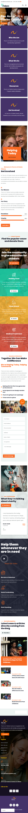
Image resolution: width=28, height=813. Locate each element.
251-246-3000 (5, 765)
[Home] (4, 722)
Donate (15, 291)
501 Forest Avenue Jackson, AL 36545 (11, 781)
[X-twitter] (11, 791)
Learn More (5, 225)
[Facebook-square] (14, 791)
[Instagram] (17, 791)
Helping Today (12, 151)
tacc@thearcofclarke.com (8, 773)
